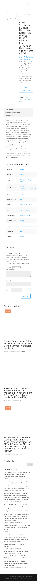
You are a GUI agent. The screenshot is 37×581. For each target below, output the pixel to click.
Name (8, 281)
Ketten (21, 101)
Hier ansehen (26, 88)
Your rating (9, 267)
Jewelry (22, 220)
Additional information (13, 112)
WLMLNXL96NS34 (25, 204)
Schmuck (28, 97)
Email (8, 290)
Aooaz (21, 174)
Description (9, 109)
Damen (18, 15)
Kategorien (12, 15)
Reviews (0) (9, 115)
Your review (10, 269)
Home (5, 13)
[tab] (18, 109)
